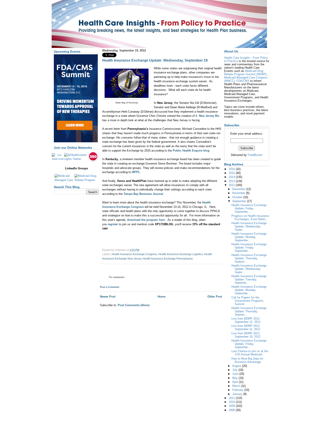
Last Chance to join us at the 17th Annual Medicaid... (249, 352)
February (238, 389)
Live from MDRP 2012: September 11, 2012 (245, 327)
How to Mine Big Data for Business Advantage (247, 360)
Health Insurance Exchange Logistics (180, 254)
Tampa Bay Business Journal (143, 194)
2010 (232, 402)
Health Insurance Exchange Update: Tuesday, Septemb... (249, 279)
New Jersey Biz (209, 115)
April (235, 382)
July (235, 369)
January (237, 394)
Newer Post (107, 296)
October (237, 197)
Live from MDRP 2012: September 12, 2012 (245, 320)
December (239, 189)
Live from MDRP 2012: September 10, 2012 (245, 335)
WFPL (136, 172)
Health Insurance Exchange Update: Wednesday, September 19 (155, 60)
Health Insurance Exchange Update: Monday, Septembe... (249, 237)
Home (161, 296)
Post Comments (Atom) (133, 305)
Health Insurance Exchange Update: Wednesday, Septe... (249, 226)
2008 (232, 410)
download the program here (146, 219)
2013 (232, 181)
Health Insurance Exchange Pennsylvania (168, 258)
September (239, 201)
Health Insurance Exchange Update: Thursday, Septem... (249, 258)
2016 (232, 169)
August (237, 365)
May (235, 378)
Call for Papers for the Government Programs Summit (247, 301)
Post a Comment (109, 287)
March (236, 386)
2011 (232, 398)
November (239, 193)
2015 (232, 173)
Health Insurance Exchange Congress (134, 254)
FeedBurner (255, 155)
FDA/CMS (242, 80)
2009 (232, 406)
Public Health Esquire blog (191, 150)
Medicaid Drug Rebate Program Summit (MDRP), (245, 72)
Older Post (214, 296)
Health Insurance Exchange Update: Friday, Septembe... (249, 208)
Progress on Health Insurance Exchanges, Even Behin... (250, 217)
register (113, 224)
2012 (232, 185)
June (235, 373)
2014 (232, 177)
